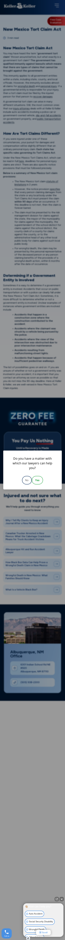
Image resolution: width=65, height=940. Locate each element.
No (27, 480)
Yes (37, 480)
